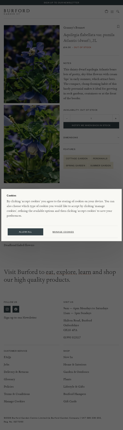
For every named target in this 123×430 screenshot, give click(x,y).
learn (84, 272)
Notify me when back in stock (91, 125)
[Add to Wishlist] (118, 26)
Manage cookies (63, 231)
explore (65, 272)
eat (49, 272)
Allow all (25, 231)
